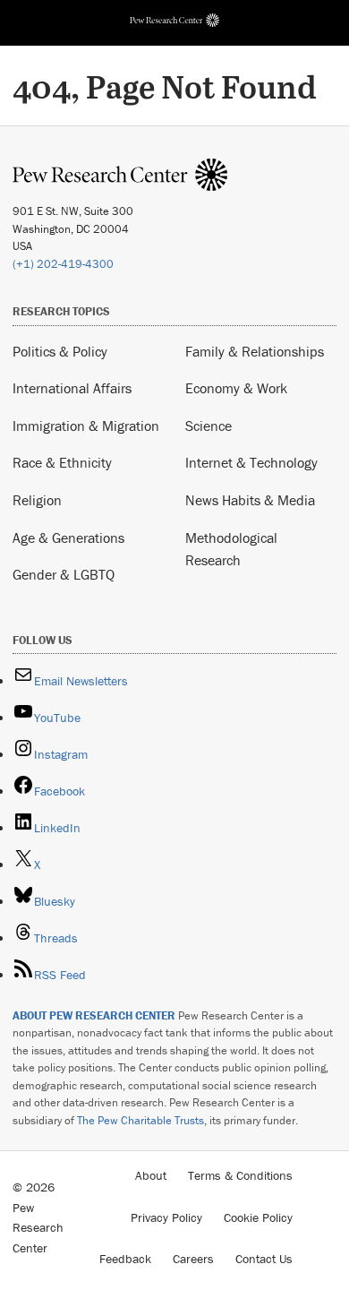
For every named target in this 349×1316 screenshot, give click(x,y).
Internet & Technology (251, 462)
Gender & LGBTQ (64, 574)
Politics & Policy (60, 351)
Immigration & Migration (86, 425)
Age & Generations (68, 537)
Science (208, 425)
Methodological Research (231, 549)
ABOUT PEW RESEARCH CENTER (94, 1015)
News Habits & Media (250, 500)
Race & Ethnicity (62, 462)
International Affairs (72, 388)
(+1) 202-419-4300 (63, 263)
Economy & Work (236, 388)
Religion (37, 500)
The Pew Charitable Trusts (140, 1120)
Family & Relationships (254, 351)
